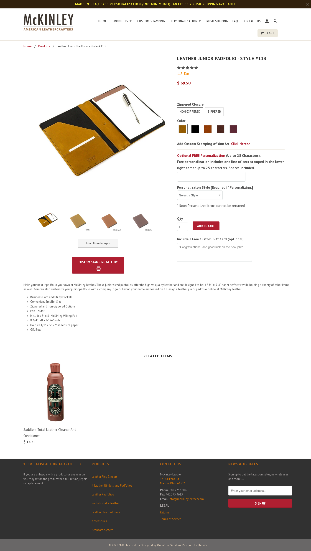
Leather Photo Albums (106, 512)
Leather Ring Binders (104, 477)
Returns (164, 512)
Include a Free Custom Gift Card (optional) (210, 239)
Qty (180, 218)
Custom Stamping (151, 21)
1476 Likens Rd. (170, 479)
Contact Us (251, 21)
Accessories (99, 521)
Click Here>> (240, 144)
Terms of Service (170, 519)
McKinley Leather (129, 545)
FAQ (235, 21)
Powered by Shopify (194, 545)
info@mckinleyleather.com (186, 499)
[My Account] (267, 22)
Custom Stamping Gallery (98, 262)
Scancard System (102, 530)
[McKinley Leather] (48, 21)
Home (102, 21)
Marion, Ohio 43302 (172, 483)
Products (122, 20)
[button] (188, 68)
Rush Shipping (217, 21)
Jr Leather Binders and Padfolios (112, 486)
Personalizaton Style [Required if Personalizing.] (215, 187)
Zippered (214, 112)
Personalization (186, 20)
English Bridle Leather (105, 503)
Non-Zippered (190, 112)
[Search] (276, 22)
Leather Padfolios (103, 494)
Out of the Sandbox (169, 545)
